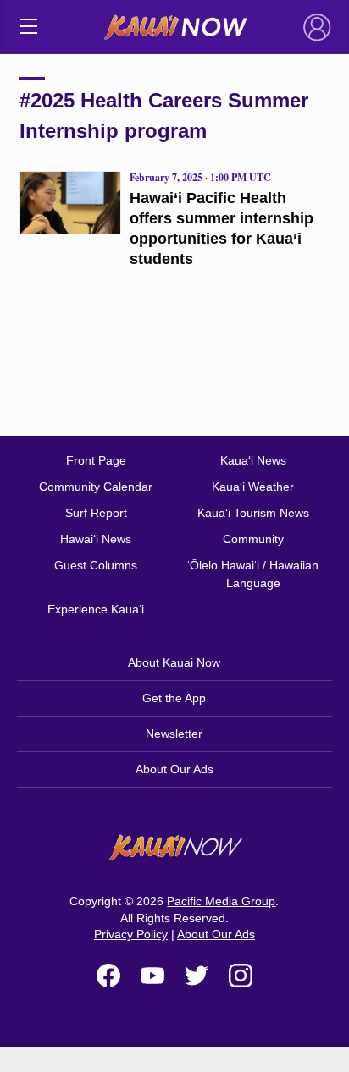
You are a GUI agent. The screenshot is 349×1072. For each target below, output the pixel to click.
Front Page (96, 460)
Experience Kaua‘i (95, 609)
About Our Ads (174, 769)
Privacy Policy (131, 934)
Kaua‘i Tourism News (253, 513)
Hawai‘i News (95, 539)
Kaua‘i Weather (253, 486)
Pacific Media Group (221, 901)
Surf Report (96, 513)
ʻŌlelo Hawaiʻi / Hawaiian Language (253, 574)
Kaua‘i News (253, 460)
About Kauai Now (174, 662)
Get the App (174, 698)
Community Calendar (95, 486)
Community (253, 539)
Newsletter (174, 733)
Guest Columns (95, 565)
